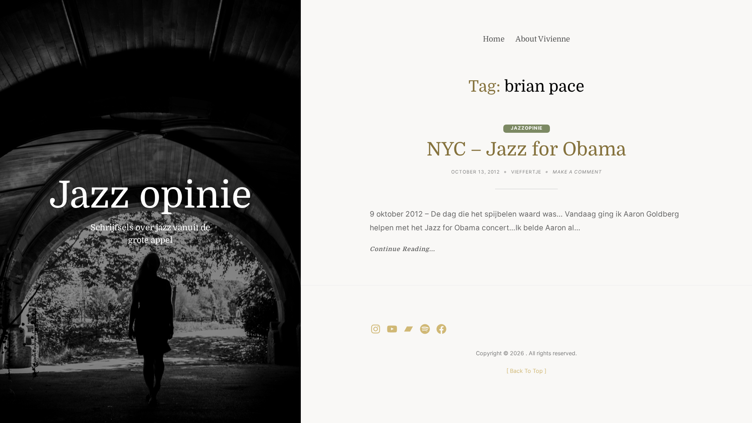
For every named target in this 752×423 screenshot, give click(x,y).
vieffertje (526, 172)
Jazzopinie (526, 128)
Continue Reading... (402, 249)
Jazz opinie (150, 195)
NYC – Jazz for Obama (526, 149)
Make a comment (577, 173)
